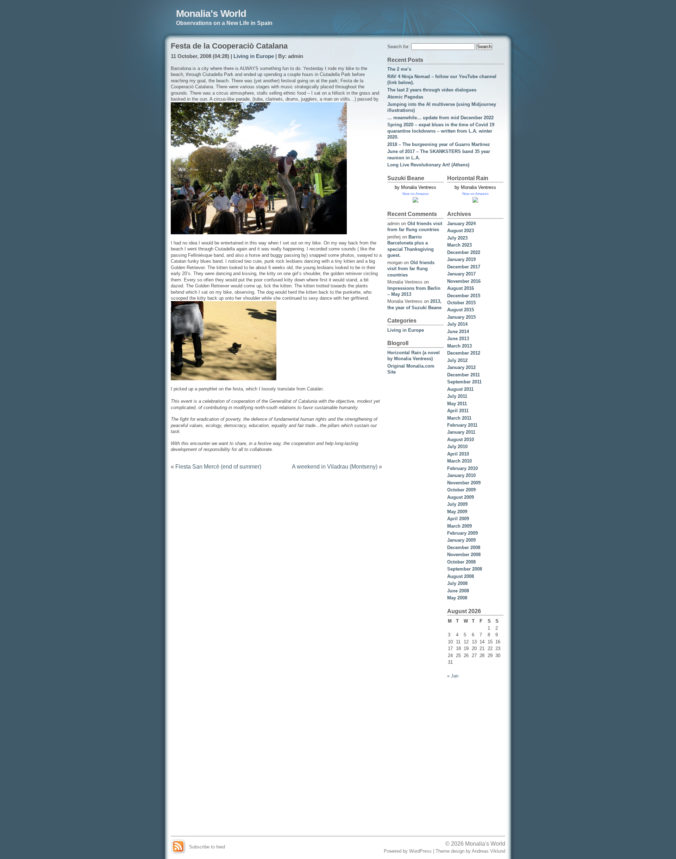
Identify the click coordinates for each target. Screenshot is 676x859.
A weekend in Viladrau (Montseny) (334, 466)
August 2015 (460, 309)
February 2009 (462, 533)
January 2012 (461, 367)
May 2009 (457, 511)
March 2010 (459, 461)
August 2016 (460, 288)
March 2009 (459, 526)
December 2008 (463, 547)
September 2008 (464, 569)
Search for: (398, 46)
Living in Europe (253, 56)
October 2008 (461, 562)
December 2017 (463, 266)
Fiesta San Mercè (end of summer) (218, 466)
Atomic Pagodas (405, 97)
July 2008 (457, 583)
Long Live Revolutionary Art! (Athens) (428, 164)
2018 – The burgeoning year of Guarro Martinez (438, 144)
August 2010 (460, 439)
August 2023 (460, 230)
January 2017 (461, 273)
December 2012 (463, 353)
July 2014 (457, 324)
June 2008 (458, 590)
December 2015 (463, 295)
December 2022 (463, 252)
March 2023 (459, 245)
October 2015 (461, 302)
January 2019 (461, 259)
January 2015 (461, 317)
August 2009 (460, 497)
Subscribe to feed (207, 847)
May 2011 (457, 403)
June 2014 (458, 331)
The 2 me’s (399, 69)
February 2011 (462, 425)
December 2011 (463, 374)
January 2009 (461, 540)
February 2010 (462, 468)
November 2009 (464, 482)
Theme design (450, 851)
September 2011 (464, 381)
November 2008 (464, 554)
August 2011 (460, 389)
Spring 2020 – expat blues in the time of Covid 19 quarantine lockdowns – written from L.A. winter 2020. (440, 131)
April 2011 (458, 410)
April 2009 (458, 518)
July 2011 (457, 396)
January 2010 (461, 475)
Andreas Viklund (488, 851)
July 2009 (457, 504)
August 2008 (460, 576)
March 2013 (459, 346)
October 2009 (461, 489)
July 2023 (457, 238)
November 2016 (464, 281)
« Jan (452, 676)
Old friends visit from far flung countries (410, 269)
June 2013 (458, 338)
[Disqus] (276, 565)
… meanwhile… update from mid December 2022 (440, 117)
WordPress (420, 851)
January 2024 (461, 223)
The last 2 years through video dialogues (431, 90)
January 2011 (461, 432)
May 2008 (457, 597)
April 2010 (458, 454)
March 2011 (459, 418)
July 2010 (457, 446)
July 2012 (457, 360)
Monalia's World (211, 13)
